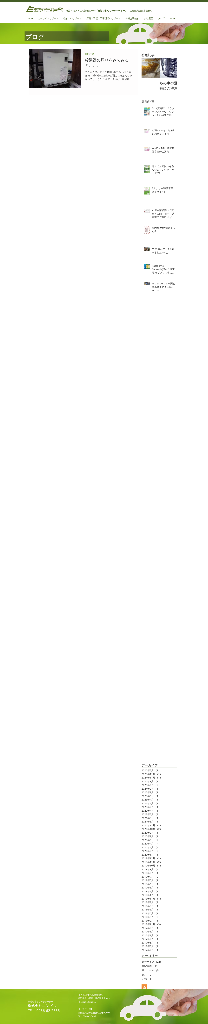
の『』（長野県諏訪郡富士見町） (124, 10)
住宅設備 (89, 54)
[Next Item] (172, 67)
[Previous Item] (146, 67)
